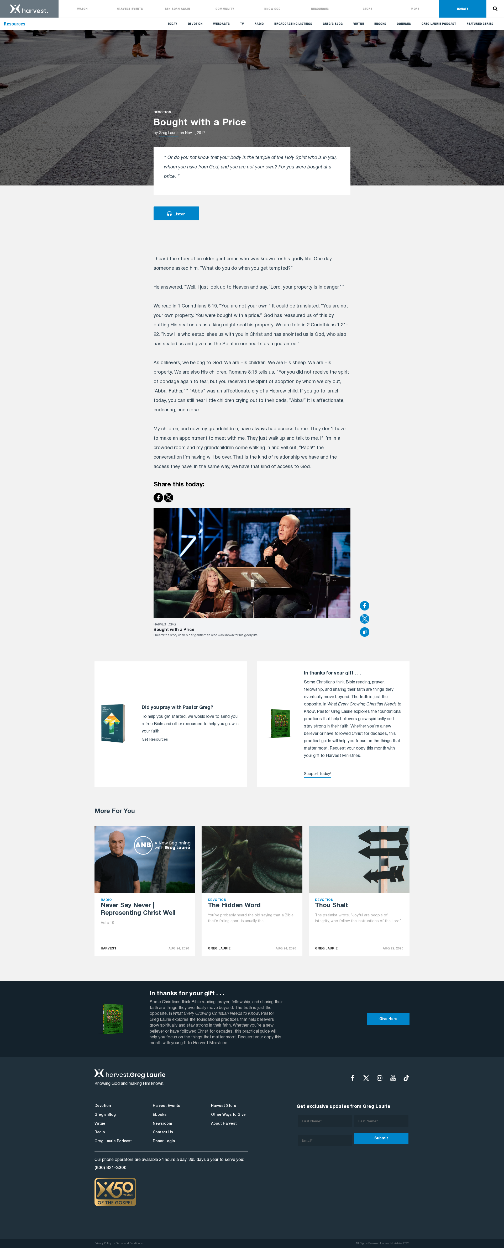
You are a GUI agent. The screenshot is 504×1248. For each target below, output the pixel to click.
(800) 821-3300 (110, 1168)
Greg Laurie (168, 133)
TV (242, 24)
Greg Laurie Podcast (439, 24)
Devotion (195, 24)
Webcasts (221, 24)
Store (367, 9)
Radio (259, 24)
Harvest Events (130, 9)
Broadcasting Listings (293, 24)
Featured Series (480, 24)
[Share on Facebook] (385, 606)
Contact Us (163, 1132)
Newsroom (162, 1123)
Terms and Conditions (129, 1243)
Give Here (388, 1019)
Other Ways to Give (228, 1115)
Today (172, 24)
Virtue (358, 24)
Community (225, 9)
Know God (272, 9)
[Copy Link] (364, 632)
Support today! (317, 774)
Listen (180, 214)
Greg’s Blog (333, 24)
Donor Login (164, 1141)
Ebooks (380, 24)
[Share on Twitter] (385, 619)
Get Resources (155, 739)
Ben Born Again (177, 9)
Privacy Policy (102, 1243)
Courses (404, 24)
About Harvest (224, 1123)
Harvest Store (223, 1106)
